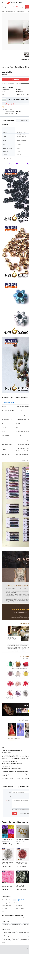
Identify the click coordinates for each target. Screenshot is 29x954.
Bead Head (15, 939)
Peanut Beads (19, 905)
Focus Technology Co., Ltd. (19, 948)
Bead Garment (22, 936)
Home (3, 11)
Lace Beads (5, 924)
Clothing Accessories (21, 11)
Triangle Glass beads (6, 905)
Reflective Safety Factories (9, 932)
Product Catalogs (23, 899)
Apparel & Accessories (10, 11)
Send (15, 813)
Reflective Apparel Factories (9, 936)
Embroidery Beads (16, 924)
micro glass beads (20, 908)
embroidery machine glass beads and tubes (9, 903)
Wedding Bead (6, 939)
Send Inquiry (15, 79)
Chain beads (5, 908)
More (3, 942)
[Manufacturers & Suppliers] (14, 2)
